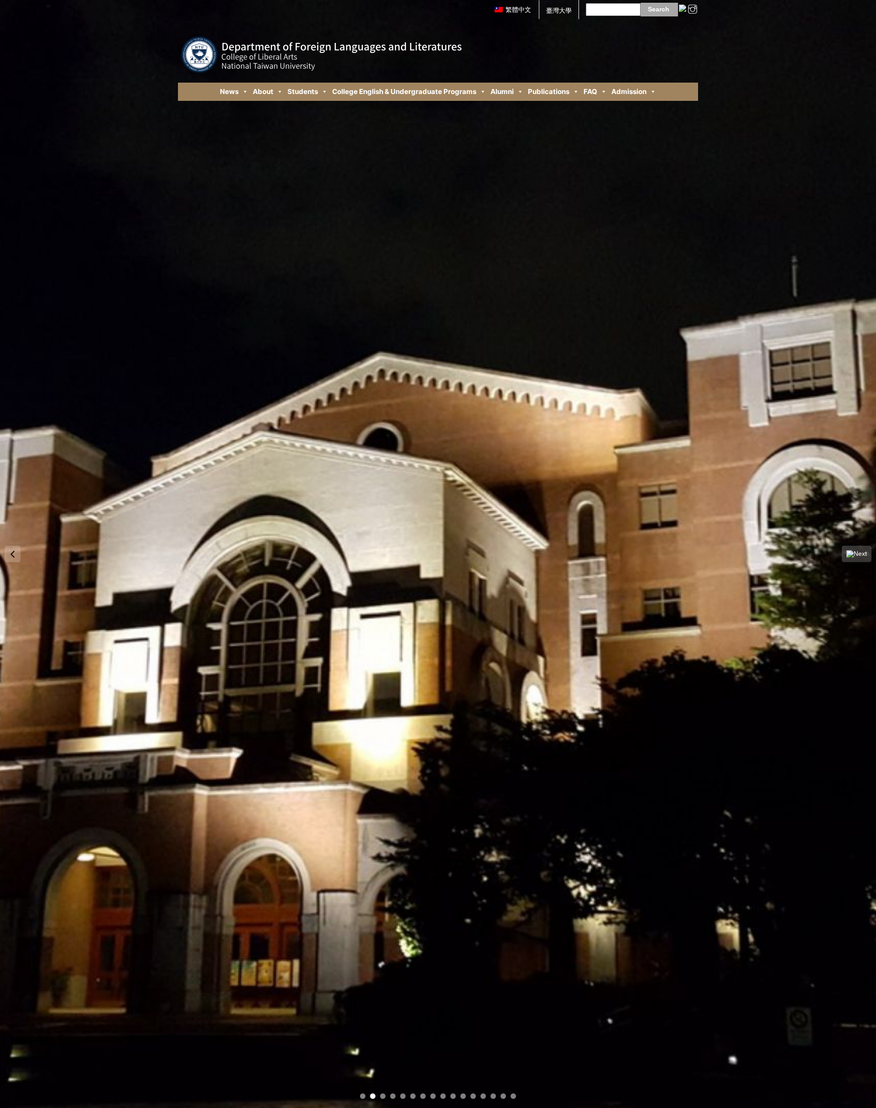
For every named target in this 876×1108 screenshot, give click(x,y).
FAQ (590, 91)
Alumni (502, 91)
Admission (629, 91)
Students (302, 91)
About (263, 91)
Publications (548, 91)
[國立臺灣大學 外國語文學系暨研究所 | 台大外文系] (321, 48)
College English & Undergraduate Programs (404, 91)
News (229, 91)
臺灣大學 (559, 10)
